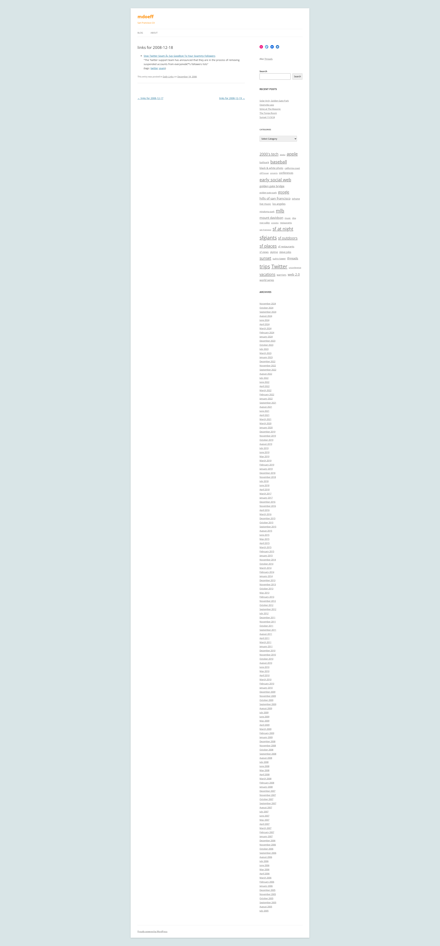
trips (265, 266)
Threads (268, 58)
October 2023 (266, 344)
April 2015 (265, 543)
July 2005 (264, 910)
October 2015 (266, 522)
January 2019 (266, 468)
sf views (264, 252)
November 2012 (268, 601)
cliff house (264, 173)
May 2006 (264, 869)
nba (294, 218)
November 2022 (268, 365)
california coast (292, 168)
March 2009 (265, 729)
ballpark (264, 162)
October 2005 (266, 898)
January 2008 (266, 786)
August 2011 (266, 634)
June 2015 (264, 534)
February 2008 (267, 782)
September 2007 (268, 803)
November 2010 (268, 654)
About (154, 32)
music (288, 218)
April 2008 (265, 774)
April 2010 (265, 675)
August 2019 (266, 444)
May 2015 (264, 539)
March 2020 (265, 423)
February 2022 (267, 394)
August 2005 (266, 906)
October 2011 (266, 625)
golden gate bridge (272, 186)
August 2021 (266, 406)
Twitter (279, 266)
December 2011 (267, 617)
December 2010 (267, 650)
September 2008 (268, 753)
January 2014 (266, 576)
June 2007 (264, 815)
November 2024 (268, 303)
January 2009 (266, 737)
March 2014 (265, 567)
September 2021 (268, 402)
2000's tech (269, 154)
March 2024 (265, 328)
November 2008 (268, 745)
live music (265, 203)
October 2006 (266, 848)
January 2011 (266, 646)
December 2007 (267, 790)
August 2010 (266, 662)
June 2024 (264, 320)
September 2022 (268, 369)
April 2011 (265, 638)
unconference (295, 267)
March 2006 (265, 877)
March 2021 (265, 419)
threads (292, 258)
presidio (275, 223)
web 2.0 (294, 274)
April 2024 (265, 324)
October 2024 (266, 307)
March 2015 (265, 547)
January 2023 (266, 357)
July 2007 (264, 811)
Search (263, 71)
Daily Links (168, 76)
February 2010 (267, 683)
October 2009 (266, 700)
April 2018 (265, 489)
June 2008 (264, 766)
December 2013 (267, 580)
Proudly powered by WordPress (152, 931)
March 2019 (265, 460)
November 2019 (268, 435)
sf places (268, 246)
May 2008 (264, 770)
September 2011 (268, 629)
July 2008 (264, 762)
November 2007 (268, 795)
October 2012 (266, 605)
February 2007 (267, 832)
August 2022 (266, 373)
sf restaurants (286, 246)
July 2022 (264, 377)
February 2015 (267, 551)
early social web (275, 179)
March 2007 (265, 828)
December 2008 (267, 741)
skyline (274, 252)
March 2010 (265, 679)
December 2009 (267, 691)
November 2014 (268, 559)
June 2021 (264, 411)
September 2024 (268, 311)
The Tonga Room (268, 113)
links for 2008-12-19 (232, 98)
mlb (280, 210)
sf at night (283, 229)
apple (292, 154)
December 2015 (267, 518)
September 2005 (268, 902)
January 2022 (266, 398)
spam (162, 68)
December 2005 (267, 890)
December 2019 (267, 431)
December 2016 (267, 501)
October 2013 (266, 588)
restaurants (286, 222)
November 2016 (268, 506)
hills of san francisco (275, 198)
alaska (282, 155)
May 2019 (264, 456)
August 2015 (266, 530)
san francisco (265, 230)
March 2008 (265, 778)
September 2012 (268, 609)
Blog (140, 32)
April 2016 (265, 510)
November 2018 (268, 477)
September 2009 (268, 704)
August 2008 (266, 757)
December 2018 (267, 472)
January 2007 (266, 836)
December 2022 (267, 361)
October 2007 (266, 799)
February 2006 (267, 881)
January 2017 (266, 497)
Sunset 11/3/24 (267, 117)
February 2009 (267, 733)
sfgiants (268, 237)
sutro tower (279, 258)
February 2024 (267, 332)
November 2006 (268, 844)
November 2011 (268, 621)
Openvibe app (267, 104)
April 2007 (265, 824)
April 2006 (265, 873)
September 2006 (268, 852)
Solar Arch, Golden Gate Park (274, 100)
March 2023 (265, 353)
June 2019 (264, 452)
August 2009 (266, 708)
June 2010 (264, 667)
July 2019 (264, 448)
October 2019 (266, 439)
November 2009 (268, 695)
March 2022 (265, 390)
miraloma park (267, 211)
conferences (286, 173)
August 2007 (266, 807)
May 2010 (264, 671)
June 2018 (264, 485)
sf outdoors (288, 238)
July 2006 (264, 861)
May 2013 (264, 592)
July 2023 (264, 349)
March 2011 (265, 642)
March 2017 (265, 493)
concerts (274, 173)
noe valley (265, 222)
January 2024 (266, 336)
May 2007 (264, 819)
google (283, 192)
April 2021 (265, 415)
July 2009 (264, 712)
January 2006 (266, 885)
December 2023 (267, 340)
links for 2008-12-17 (150, 98)
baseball (278, 162)
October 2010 (266, 658)
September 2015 (268, 526)
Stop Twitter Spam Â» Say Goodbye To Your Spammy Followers (179, 55)
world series (267, 280)
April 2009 (265, 724)
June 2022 (264, 382)
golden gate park (268, 192)
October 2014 (266, 563)
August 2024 (266, 316)
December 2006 (267, 840)
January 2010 (266, 687)
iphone (296, 198)
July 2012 (264, 613)
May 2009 (264, 720)
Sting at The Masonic (270, 108)
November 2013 (268, 584)
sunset (265, 258)
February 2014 (267, 572)
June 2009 (264, 716)
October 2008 (266, 749)
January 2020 (266, 427)
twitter (154, 68)
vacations (267, 274)
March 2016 (265, 514)
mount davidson (271, 218)
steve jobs (285, 252)
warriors (281, 274)
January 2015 (266, 555)
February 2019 (267, 464)
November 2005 (268, 894)
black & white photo (271, 168)
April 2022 (265, 386)
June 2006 (264, 865)
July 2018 (264, 481)
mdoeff (145, 16)
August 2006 (266, 857)
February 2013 (267, 596)
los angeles (278, 204)
